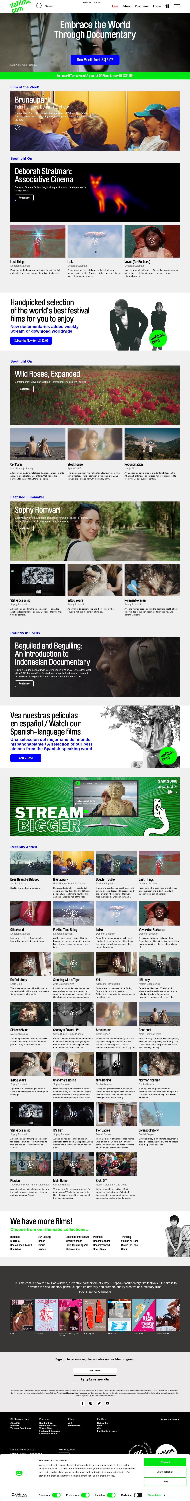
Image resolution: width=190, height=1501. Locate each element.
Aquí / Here (26, 758)
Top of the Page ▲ (170, 1419)
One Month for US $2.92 (95, 60)
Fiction (41, 1241)
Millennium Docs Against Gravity (69, 1335)
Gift (99, 1428)
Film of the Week (24, 87)
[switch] (85, 1495)
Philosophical (73, 1249)
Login (157, 6)
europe (97, 2)
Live (115, 6)
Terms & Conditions (20, 1428)
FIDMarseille (113, 1334)
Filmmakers (74, 1425)
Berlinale (15, 1236)
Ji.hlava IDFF (137, 1334)
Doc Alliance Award (21, 1245)
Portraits (98, 1236)
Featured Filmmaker (27, 497)
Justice (42, 1249)
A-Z (70, 1423)
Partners (14, 1425)
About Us (15, 1423)
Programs (142, 6)
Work (124, 1249)
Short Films (99, 1249)
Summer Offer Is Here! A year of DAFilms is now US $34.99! (95, 75)
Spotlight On (21, 158)
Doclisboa (15, 1249)
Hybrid (41, 1245)
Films (126, 6)
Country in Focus (25, 633)
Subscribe (102, 1423)
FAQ (99, 1425)
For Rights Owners (107, 1431)
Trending (126, 1236)
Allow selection (165, 1472)
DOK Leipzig (44, 1236)
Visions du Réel (129, 1241)
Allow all (165, 1462)
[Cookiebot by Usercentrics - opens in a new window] (19, 1495)
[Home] (21, 6)
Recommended (101, 1245)
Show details (154, 1495)
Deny (165, 1481)
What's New (45, 1428)
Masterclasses (74, 1241)
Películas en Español (77, 1245)
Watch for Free (129, 1245)
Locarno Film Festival (77, 1236)
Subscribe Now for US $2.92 (31, 340)
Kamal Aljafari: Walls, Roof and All (24, 65)
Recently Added (23, 847)
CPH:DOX (15, 1241)
